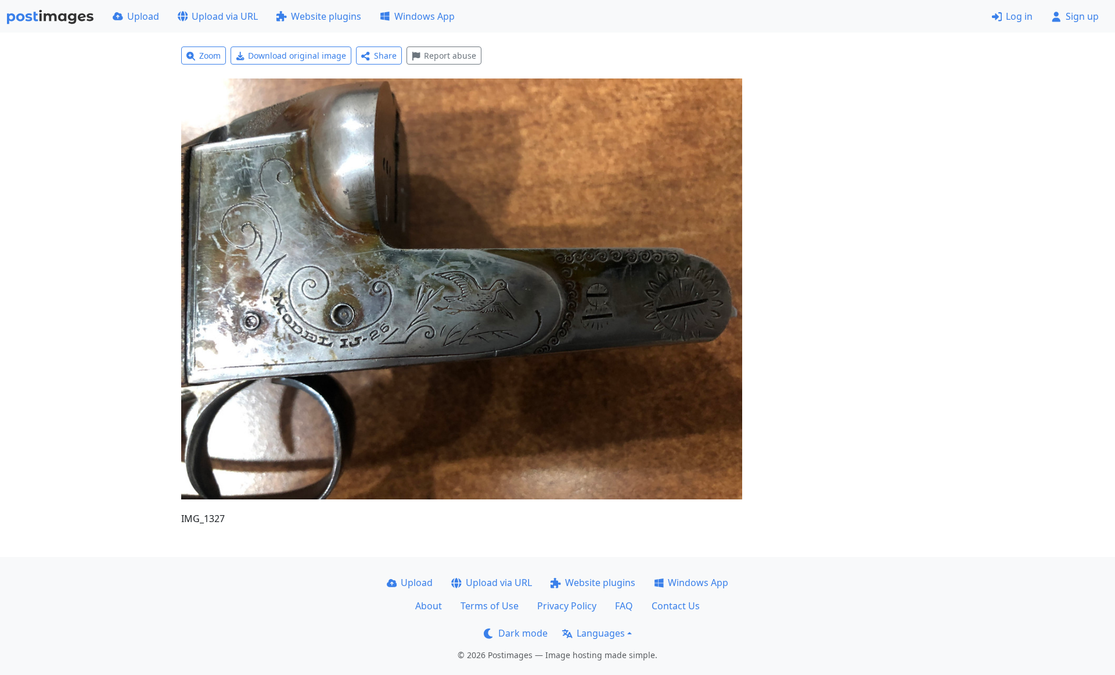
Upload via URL (225, 16)
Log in (1019, 16)
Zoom (210, 55)
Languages (601, 633)
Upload (143, 16)
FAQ (624, 605)
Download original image (297, 55)
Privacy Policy (566, 605)
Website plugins (326, 16)
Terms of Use (490, 605)
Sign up (1082, 16)
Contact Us (676, 605)
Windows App (424, 16)
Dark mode (523, 633)
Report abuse (450, 55)
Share (385, 55)
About (428, 605)
